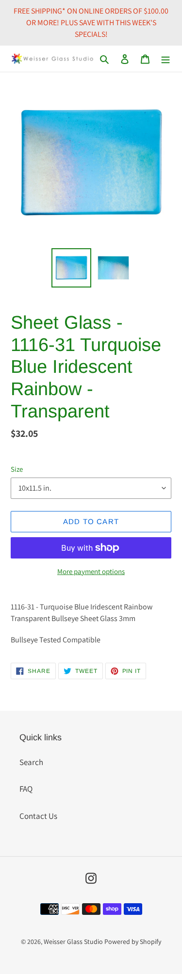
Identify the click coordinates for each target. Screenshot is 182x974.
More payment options (91, 571)
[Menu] (165, 59)
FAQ (26, 788)
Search (31, 762)
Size (17, 469)
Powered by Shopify (132, 941)
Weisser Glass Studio (73, 941)
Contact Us (38, 816)
